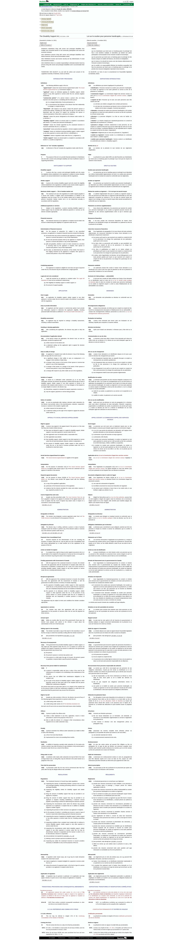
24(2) (43, 857)
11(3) (43, 466)
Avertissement (61, 937)
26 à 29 (92, 902)
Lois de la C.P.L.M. (65, 6)
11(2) (43, 457)
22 (42, 697)
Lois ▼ (66, 4)
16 (42, 563)
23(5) (43, 767)
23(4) (43, 757)
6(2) (42, 231)
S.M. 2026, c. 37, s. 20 (57, 533)
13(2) (43, 527)
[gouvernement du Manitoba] (44, 1)
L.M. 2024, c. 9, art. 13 (94, 505)
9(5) (42, 338)
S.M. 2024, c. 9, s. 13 (46, 505)
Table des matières (93, 45)
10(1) (43, 354)
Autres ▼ (118, 4)
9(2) (42, 308)
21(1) (43, 645)
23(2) (43, 730)
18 (42, 609)
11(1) (43, 426)
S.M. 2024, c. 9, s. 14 (69, 635)
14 (42, 539)
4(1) (42, 183)
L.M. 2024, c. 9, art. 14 (116, 635)
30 (42, 916)
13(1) (43, 516)
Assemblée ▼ (128, 4)
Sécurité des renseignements (86, 937)
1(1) (42, 85)
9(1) (42, 297)
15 (42, 552)
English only (43, 42)
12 (42, 497)
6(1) (42, 220)
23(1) (43, 713)
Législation (46, 4)
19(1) (43, 620)
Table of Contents (46, 45)
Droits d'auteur (72, 937)
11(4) (43, 477)
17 (42, 579)
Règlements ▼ (74, 4)
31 (42, 925)
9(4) (42, 329)
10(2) (43, 379)
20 (42, 635)
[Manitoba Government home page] (122, 938)
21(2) (43, 668)
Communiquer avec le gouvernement (105, 937)
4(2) (42, 193)
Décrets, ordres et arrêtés (105, 4)
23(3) (43, 744)
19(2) (43, 631)
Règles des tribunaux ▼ (88, 4)
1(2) (42, 148)
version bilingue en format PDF (80, 11)
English (131, 1)
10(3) (43, 402)
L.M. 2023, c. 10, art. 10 (94, 533)
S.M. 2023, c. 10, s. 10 (47, 533)
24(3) (43, 876)
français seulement (91, 42)
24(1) (43, 781)
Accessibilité (52, 937)
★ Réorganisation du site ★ (47, 6)
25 (42, 892)
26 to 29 (45, 902)
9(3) (42, 320)
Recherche (56, 4)
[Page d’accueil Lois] (39, 6)
